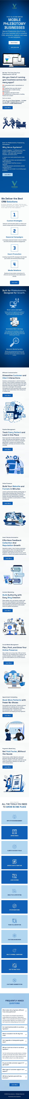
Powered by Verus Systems (14, 1096)
